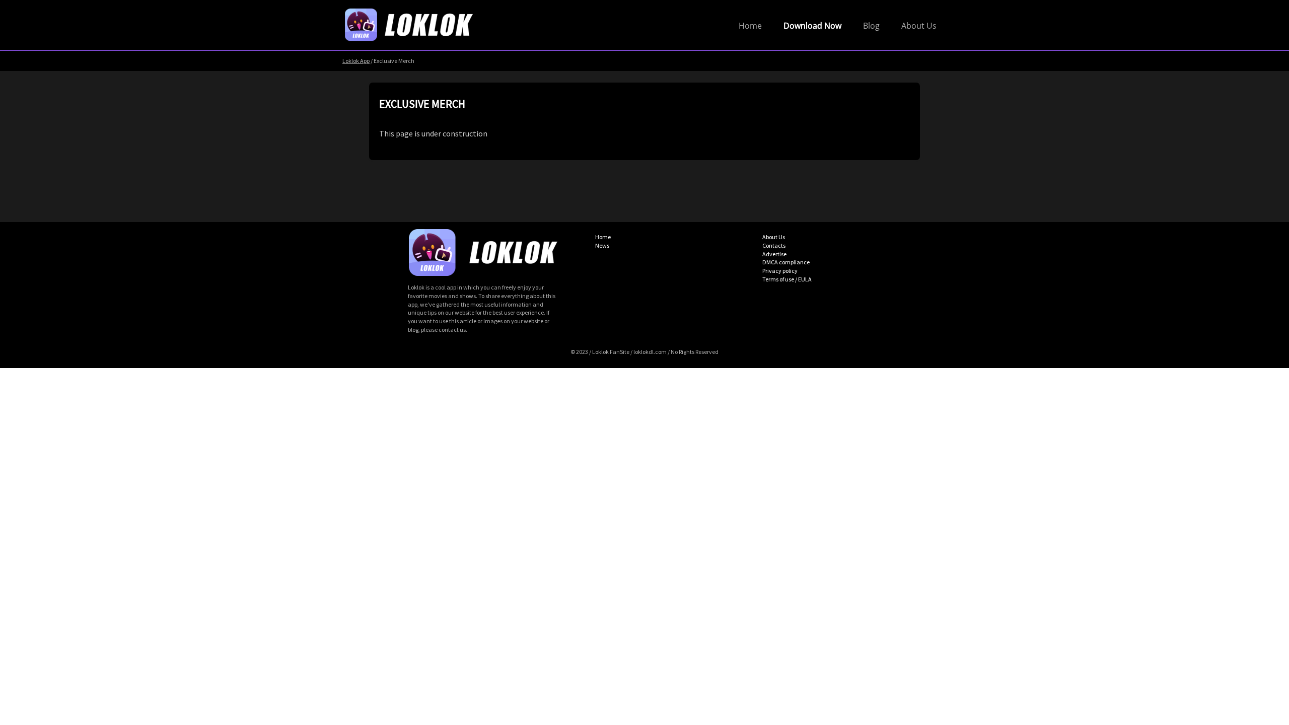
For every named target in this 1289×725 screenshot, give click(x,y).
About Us (919, 25)
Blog (871, 25)
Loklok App (356, 60)
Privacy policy (780, 270)
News (602, 245)
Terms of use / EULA (787, 279)
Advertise (774, 254)
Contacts (773, 245)
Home (750, 25)
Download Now (812, 25)
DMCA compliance (786, 262)
